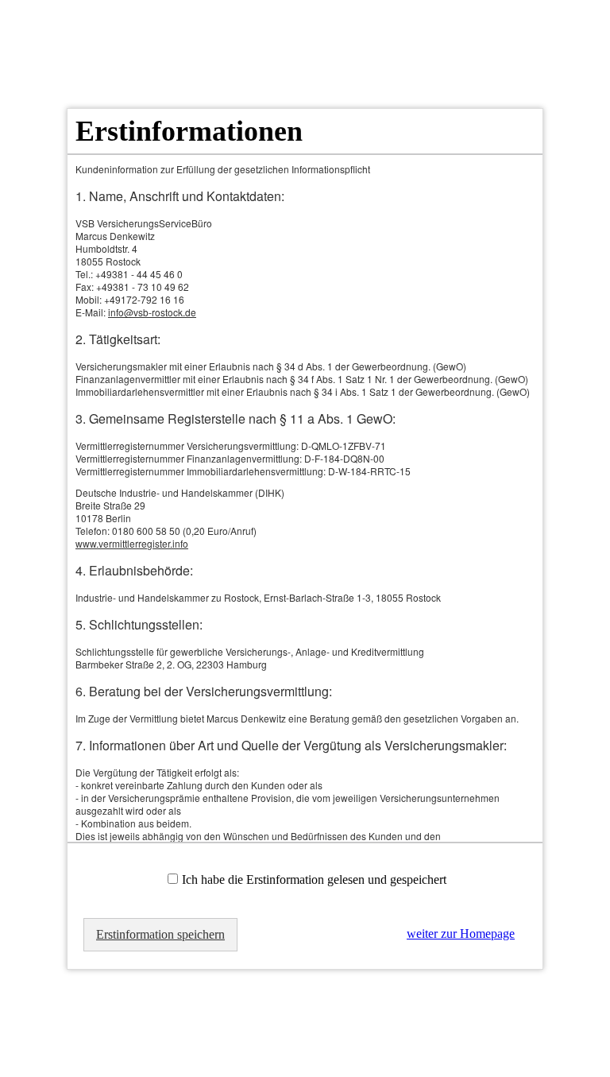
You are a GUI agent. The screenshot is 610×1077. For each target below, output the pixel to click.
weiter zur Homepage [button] (461, 933)
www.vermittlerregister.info (131, 543)
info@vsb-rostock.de (152, 312)
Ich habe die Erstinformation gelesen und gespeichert (314, 879)
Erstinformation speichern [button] (160, 934)
